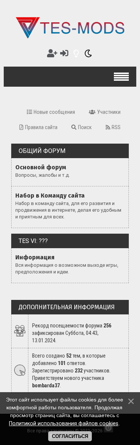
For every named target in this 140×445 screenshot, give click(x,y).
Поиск (85, 127)
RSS (116, 127)
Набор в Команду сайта (50, 195)
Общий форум (42, 150)
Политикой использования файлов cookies (63, 423)
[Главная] (70, 38)
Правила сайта (41, 127)
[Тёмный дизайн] (88, 53)
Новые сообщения (54, 112)
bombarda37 (46, 385)
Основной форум (40, 167)
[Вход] (64, 53)
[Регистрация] (52, 53)
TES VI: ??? (33, 240)
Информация (35, 257)
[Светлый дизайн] (76, 53)
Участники (109, 112)
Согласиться (70, 436)
